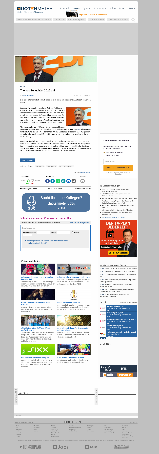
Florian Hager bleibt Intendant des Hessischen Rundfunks (114, 295)
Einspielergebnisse (109, 431)
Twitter (18, 436)
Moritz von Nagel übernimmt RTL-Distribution (118, 269)
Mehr (132, 8)
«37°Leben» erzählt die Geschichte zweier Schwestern (117, 214)
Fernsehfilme (91, 440)
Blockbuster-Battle (109, 433)
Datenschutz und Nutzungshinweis (127, 433)
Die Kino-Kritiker (108, 429)
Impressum (125, 438)
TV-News (53, 427)
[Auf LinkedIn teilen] (68, 181)
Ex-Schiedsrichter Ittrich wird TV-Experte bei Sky (118, 276)
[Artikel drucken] (74, 181)
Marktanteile (72, 429)
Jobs (123, 429)
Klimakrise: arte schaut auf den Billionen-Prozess (119, 198)
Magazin (65, 8)
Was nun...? (40, 166)
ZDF (78, 129)
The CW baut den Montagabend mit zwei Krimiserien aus (116, 195)
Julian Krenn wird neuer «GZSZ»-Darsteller (117, 272)
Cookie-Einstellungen (128, 436)
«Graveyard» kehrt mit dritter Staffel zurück (117, 210)
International (55, 433)
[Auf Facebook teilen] (47, 181)
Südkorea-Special (76, 19)
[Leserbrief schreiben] (82, 181)
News (76, 8)
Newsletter (19, 429)
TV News (60, 440)
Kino (113, 8)
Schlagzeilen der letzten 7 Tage (113, 217)
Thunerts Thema (96, 19)
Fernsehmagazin (36, 440)
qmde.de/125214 (85, 172)
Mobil (17, 431)
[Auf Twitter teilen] (52, 181)
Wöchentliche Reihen (75, 427)
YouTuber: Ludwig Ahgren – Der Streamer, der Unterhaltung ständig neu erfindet (118, 202)
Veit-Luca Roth (28, 95)
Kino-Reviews (90, 431)
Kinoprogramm (109, 440)
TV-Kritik (89, 429)
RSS (17, 427)
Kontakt (124, 431)
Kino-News (107, 427)
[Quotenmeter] (35, 10)
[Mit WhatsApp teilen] (58, 181)
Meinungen (100, 8)
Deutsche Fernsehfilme (120, 440)
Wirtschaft (54, 431)
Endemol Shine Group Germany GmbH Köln (119, 308)
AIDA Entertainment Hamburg (121, 334)
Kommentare (27, 160)
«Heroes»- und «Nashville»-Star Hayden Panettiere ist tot (116, 286)
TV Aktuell (28, 440)
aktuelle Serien (100, 440)
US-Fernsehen (55, 436)
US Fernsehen (53, 440)
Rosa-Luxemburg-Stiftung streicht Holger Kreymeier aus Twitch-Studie (117, 290)
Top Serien (131, 440)
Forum (122, 8)
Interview (36, 431)
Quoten (87, 8)
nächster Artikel (82, 188)
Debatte (89, 427)
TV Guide (76, 440)
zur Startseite (56, 188)
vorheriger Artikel (29, 188)
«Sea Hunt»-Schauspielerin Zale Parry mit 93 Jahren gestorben (118, 281)
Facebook (18, 434)
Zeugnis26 (59, 19)
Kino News (21, 440)
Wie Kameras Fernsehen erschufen (34, 19)
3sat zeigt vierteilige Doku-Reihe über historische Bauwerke (115, 190)
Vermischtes (54, 429)
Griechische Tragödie (118, 19)
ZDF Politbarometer (66, 166)
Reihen (36, 429)
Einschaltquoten (68, 440)
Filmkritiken (45, 440)
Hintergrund (37, 427)
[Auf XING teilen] (63, 181)
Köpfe (53, 434)
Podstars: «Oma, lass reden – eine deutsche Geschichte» (118, 206)
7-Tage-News (19, 433)
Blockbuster (83, 440)
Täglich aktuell (73, 431)
